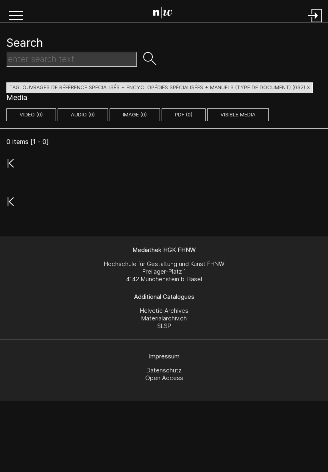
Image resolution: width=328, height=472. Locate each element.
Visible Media (238, 115)
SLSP (164, 326)
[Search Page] (165, 14)
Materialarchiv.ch (164, 318)
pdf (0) (183, 115)
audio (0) (83, 115)
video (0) (31, 115)
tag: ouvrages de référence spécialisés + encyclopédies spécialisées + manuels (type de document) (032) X (159, 87)
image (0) (135, 115)
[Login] (315, 23)
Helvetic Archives (164, 310)
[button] (16, 16)
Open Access (164, 378)
